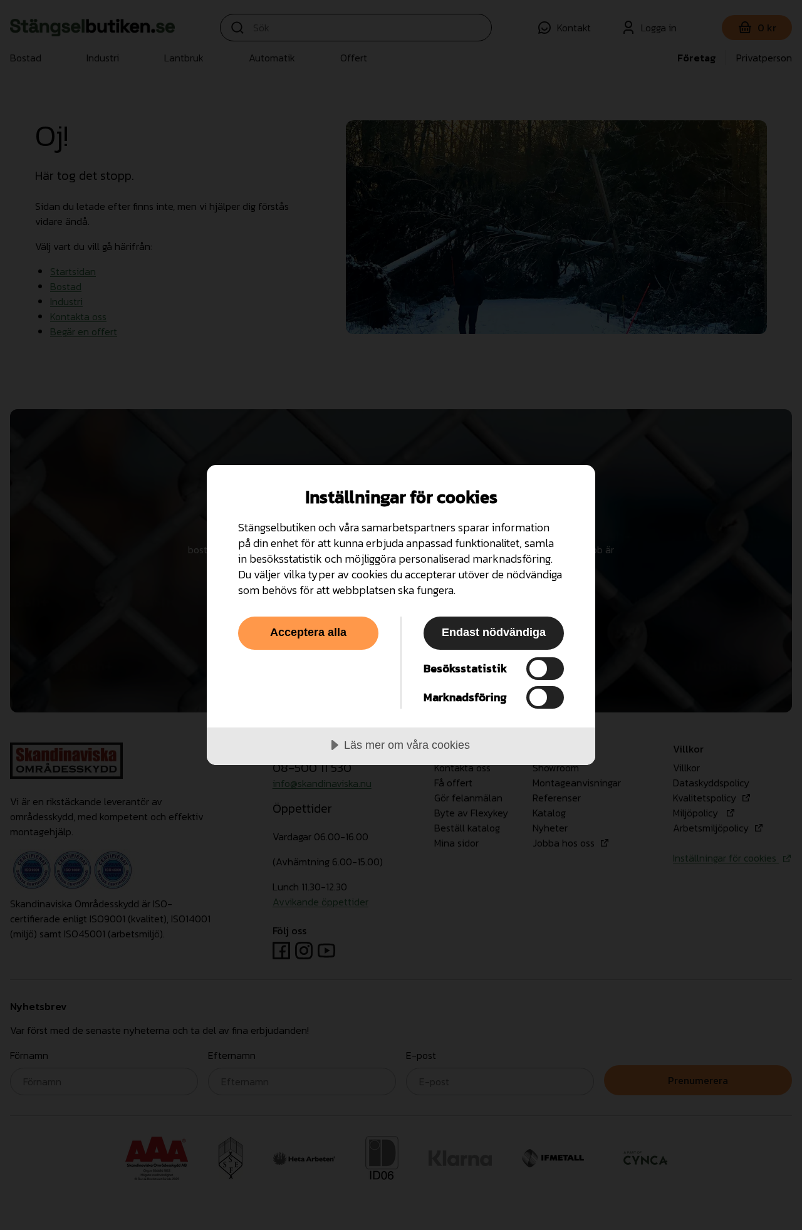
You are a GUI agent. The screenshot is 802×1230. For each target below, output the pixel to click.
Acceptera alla (308, 632)
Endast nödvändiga (494, 632)
